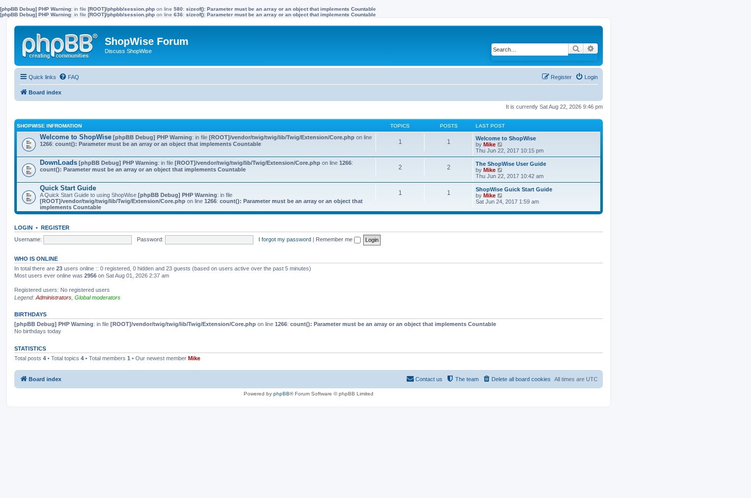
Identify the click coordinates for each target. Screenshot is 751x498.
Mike (489, 144)
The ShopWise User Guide (511, 164)
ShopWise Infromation (49, 126)
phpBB (281, 393)
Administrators (54, 297)
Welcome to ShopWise (75, 137)
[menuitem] (69, 77)
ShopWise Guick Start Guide (514, 189)
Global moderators (98, 297)
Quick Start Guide (68, 188)
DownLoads (58, 162)
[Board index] (61, 44)
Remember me (335, 239)
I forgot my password (285, 239)
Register (55, 228)
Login (23, 228)
